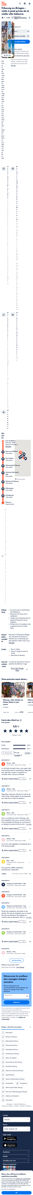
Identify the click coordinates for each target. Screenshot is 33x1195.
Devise (5, 1124)
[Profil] (29, 4)
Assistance (6, 1152)
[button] (5, 18)
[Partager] (30, 17)
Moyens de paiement (9, 1164)
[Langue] (24, 3)
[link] (13, 698)
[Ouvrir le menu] (30, 764)
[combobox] (18, 755)
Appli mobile (7, 1135)
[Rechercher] (20, 3)
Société (5, 1156)
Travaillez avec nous (9, 1160)
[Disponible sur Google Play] (10, 1139)
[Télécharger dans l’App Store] (10, 1145)
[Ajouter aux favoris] (22, 684)
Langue (5, 1115)
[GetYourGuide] (4, 3)
